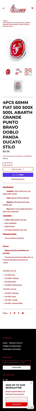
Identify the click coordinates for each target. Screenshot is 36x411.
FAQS (5, 343)
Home (5, 21)
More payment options (18, 179)
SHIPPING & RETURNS (12, 349)
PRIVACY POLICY (16, 343)
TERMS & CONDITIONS (12, 346)
